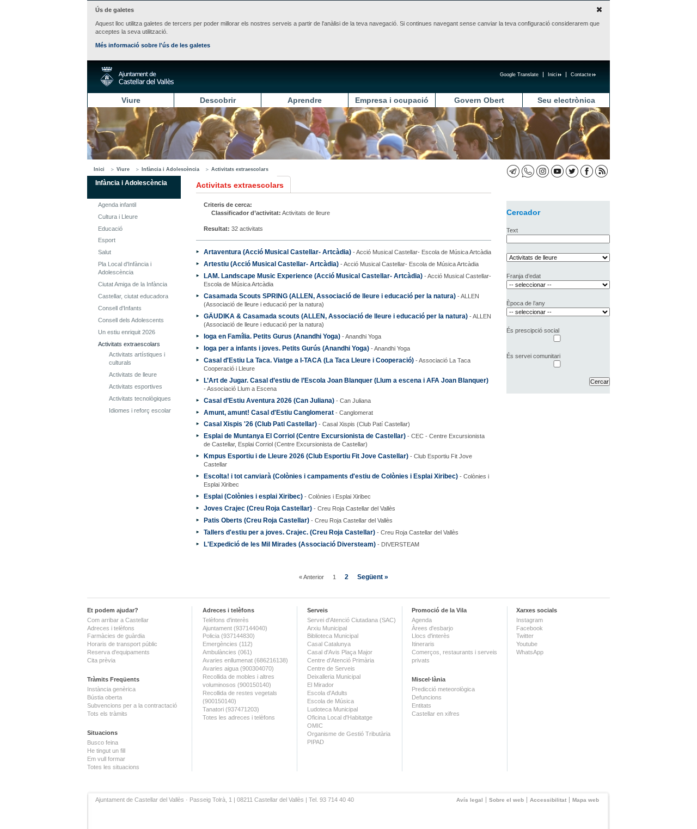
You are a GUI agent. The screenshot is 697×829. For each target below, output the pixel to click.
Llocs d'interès (431, 636)
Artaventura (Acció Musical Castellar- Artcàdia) (277, 251)
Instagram (529, 620)
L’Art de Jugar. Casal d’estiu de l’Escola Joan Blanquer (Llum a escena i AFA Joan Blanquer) (346, 380)
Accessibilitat (548, 800)
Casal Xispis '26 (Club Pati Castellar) (260, 423)
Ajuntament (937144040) (235, 628)
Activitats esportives (135, 386)
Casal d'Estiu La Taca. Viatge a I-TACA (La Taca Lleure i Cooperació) (309, 360)
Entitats (421, 705)
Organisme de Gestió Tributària (348, 733)
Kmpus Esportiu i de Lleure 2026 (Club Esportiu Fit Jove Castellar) (306, 455)
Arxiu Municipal (327, 628)
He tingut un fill (106, 750)
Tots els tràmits (107, 713)
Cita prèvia (101, 660)
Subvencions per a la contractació (132, 705)
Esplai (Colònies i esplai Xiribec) (253, 496)
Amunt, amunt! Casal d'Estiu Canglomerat (269, 412)
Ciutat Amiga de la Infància (132, 284)
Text (512, 230)
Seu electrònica (566, 100)
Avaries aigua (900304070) (238, 668)
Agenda (422, 620)
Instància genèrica (111, 689)
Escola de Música (330, 701)
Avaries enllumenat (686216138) (245, 660)
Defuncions (427, 697)
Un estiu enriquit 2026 (126, 332)
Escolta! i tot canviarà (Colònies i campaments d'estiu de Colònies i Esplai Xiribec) (331, 476)
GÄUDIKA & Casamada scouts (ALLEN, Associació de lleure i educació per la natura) (336, 316)
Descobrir (218, 100)
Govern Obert (479, 100)
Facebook (529, 628)
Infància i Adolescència (170, 169)
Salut (104, 252)
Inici (552, 74)
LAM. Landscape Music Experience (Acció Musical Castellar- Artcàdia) (313, 275)
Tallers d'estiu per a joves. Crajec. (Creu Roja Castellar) (289, 532)
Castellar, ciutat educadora (133, 296)
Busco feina (102, 742)
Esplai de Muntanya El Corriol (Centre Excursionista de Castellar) (305, 435)
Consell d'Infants (120, 308)
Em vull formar (106, 759)
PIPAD (315, 742)
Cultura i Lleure (118, 216)
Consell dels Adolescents (131, 320)
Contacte (581, 74)
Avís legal (469, 800)
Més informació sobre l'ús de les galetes (152, 45)
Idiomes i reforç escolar (140, 410)
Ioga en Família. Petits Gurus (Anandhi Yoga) (272, 336)
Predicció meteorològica (443, 689)
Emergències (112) (228, 644)
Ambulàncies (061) (227, 652)
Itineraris (423, 644)
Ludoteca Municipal (332, 709)
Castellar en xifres (436, 713)
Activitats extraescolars (239, 169)
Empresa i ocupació (392, 100)
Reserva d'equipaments (118, 652)
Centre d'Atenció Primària (340, 660)
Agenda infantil (117, 204)
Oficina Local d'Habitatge (339, 717)
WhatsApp (529, 652)
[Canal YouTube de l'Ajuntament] (557, 171)
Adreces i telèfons (110, 628)
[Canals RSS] (601, 171)
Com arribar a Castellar (118, 620)
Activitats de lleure (133, 374)
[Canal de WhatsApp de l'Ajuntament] (528, 171)
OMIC (315, 725)
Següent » (372, 576)
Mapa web (585, 800)
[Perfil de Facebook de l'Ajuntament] (586, 171)
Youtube (526, 644)
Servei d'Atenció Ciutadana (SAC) (351, 620)
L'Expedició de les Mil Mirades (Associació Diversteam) (290, 544)
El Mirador (320, 684)
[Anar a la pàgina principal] (137, 77)
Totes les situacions (113, 767)
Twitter (525, 636)
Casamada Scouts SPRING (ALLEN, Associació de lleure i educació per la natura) (330, 295)
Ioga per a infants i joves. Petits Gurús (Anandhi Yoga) (286, 348)
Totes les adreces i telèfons (239, 717)
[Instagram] (542, 171)
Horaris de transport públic (122, 644)
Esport (106, 240)
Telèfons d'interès (226, 620)
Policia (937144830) (229, 636)
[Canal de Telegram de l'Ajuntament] (513, 171)
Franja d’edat (523, 276)
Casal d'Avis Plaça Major (339, 652)
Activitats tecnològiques (140, 398)
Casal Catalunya (329, 644)
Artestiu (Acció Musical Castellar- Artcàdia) (271, 263)
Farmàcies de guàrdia (116, 636)
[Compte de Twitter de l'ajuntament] (572, 171)
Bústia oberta (104, 697)
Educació (110, 228)
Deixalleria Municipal (333, 676)
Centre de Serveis (331, 668)
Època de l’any (525, 303)
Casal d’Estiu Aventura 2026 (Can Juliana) (269, 400)
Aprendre (305, 100)
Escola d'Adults (327, 693)
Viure (130, 100)
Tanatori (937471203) (231, 709)
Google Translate (519, 74)
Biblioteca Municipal (332, 636)
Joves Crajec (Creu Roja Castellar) (258, 508)
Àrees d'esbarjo (432, 628)
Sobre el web (506, 800)
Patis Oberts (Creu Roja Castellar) (256, 520)
